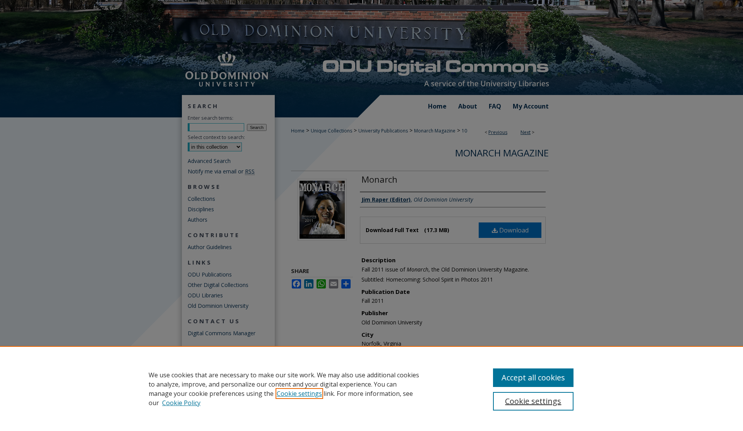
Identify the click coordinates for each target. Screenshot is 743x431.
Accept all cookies (533, 377)
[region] (371, 388)
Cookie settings (299, 393)
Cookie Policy (181, 403)
